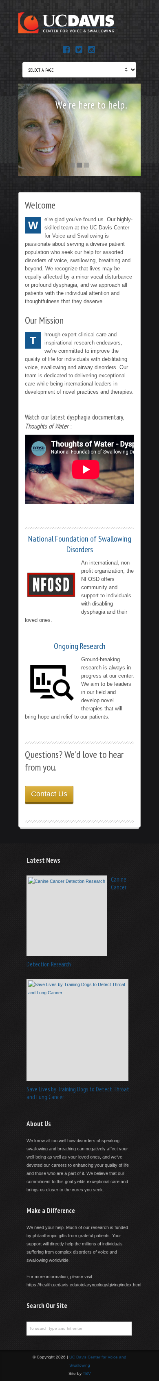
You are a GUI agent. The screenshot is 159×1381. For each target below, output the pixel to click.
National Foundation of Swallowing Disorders (79, 544)
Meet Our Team (107, 122)
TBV (87, 1373)
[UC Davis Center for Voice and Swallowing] (67, 33)
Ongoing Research (80, 646)
